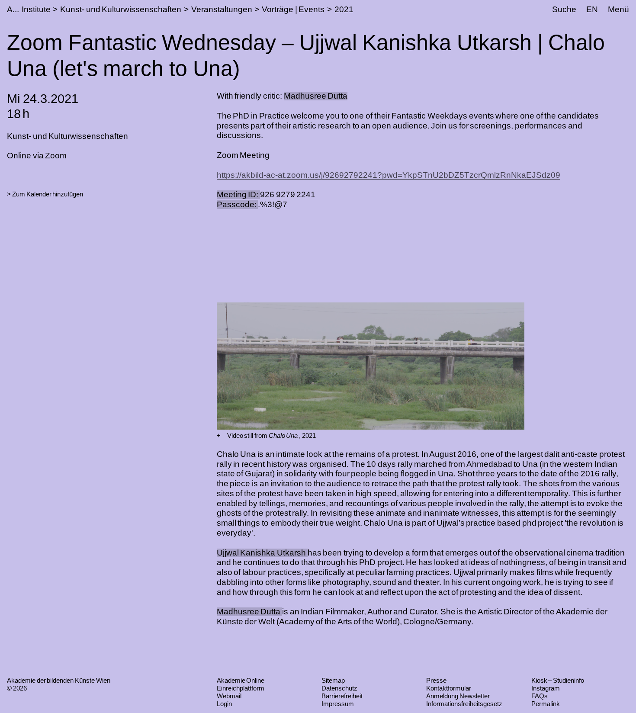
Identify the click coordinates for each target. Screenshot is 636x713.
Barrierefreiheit (342, 696)
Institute (36, 9)
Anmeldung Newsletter (458, 696)
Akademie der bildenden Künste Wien (58, 680)
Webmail (229, 696)
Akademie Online (241, 680)
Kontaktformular (448, 688)
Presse (436, 680)
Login (224, 703)
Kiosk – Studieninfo (557, 680)
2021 (343, 9)
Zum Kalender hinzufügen (47, 194)
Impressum (337, 703)
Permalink (545, 703)
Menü (618, 9)
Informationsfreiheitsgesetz (464, 703)
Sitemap (333, 680)
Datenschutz (339, 688)
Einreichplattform (240, 688)
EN (592, 9)
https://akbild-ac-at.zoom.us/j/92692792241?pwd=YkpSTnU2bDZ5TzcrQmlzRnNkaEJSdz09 (388, 175)
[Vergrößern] (219, 436)
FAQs (539, 696)
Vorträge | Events (293, 9)
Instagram (545, 688)
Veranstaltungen (221, 9)
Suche (564, 9)
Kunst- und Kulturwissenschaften (120, 9)
